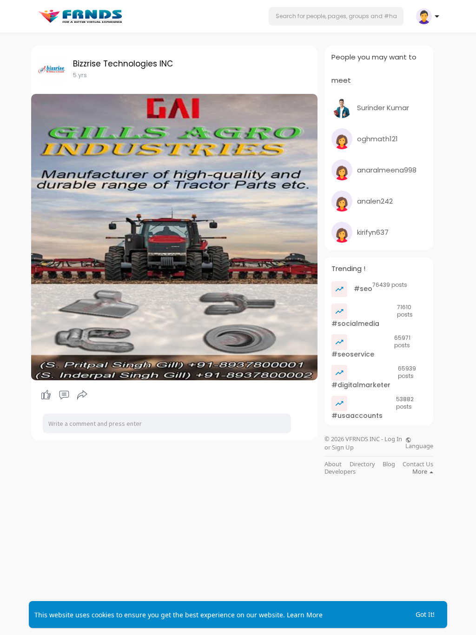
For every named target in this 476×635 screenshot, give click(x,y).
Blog (389, 464)
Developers (340, 472)
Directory (362, 464)
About (333, 464)
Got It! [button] (425, 614)
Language (419, 445)
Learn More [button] (305, 614)
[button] (336, 16)
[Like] (64, 395)
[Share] (82, 395)
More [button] (420, 471)
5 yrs (80, 75)
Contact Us (418, 464)
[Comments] (64, 395)
